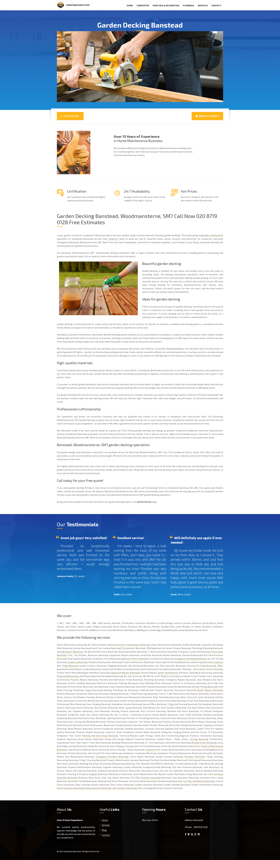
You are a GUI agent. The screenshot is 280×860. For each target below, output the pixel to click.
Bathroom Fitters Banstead (135, 658)
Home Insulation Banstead (70, 788)
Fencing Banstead (199, 739)
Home (130, 5)
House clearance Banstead (98, 788)
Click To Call (71, 116)
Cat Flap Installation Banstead (199, 781)
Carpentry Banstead (77, 662)
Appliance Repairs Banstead (125, 672)
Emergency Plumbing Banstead (190, 658)
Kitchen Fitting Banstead (204, 686)
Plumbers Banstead (194, 756)
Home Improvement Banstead (134, 644)
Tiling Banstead (70, 665)
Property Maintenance (68, 676)
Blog (104, 830)
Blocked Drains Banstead (203, 742)
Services (203, 5)
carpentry (113, 238)
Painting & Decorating (166, 5)
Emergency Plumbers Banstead (112, 756)
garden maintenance (212, 235)
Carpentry (142, 5)
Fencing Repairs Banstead (70, 651)
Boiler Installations (168, 672)
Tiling (87, 690)
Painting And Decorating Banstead (100, 735)
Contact (216, 5)
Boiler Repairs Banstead (210, 690)
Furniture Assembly (151, 777)
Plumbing (188, 5)
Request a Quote (208, 116)
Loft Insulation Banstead (124, 788)
